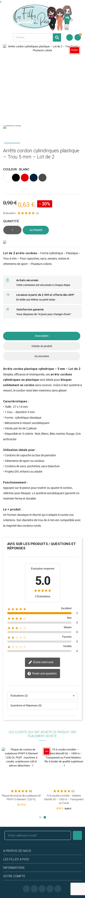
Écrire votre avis (43, 662)
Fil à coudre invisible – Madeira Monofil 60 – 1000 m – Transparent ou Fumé (64, 799)
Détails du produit (42, 346)
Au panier (36, 230)
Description (41, 335)
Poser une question (44, 673)
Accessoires (41, 356)
